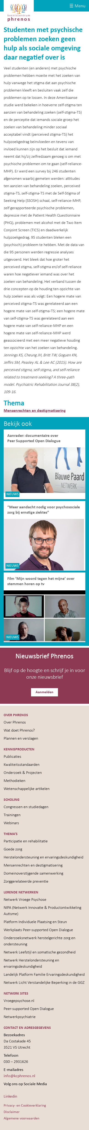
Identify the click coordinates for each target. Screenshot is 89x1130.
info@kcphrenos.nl (19, 1076)
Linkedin (10, 1096)
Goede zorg (13, 849)
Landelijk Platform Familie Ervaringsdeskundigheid (44, 975)
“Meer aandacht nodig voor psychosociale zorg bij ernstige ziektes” (43, 510)
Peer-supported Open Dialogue (29, 1009)
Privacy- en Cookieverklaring (25, 1105)
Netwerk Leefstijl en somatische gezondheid (40, 952)
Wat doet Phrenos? (19, 730)
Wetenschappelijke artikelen (27, 789)
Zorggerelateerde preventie (26, 881)
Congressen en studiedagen (26, 807)
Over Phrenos (15, 722)
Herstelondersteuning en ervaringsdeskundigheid (43, 857)
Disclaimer (12, 1112)
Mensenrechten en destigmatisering (35, 411)
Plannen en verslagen (21, 738)
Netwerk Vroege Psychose (25, 900)
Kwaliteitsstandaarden (21, 765)
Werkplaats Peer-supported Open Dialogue (38, 930)
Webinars (11, 823)
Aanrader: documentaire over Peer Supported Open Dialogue (34, 438)
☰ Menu (77, 6)
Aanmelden (44, 692)
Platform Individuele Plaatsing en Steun (35, 922)
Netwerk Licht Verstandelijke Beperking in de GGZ (44, 983)
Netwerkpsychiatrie (20, 1017)
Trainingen (12, 815)
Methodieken (14, 781)
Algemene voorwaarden (21, 1118)
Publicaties (12, 757)
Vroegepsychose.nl (19, 1001)
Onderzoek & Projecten (23, 773)
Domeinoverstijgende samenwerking (33, 873)
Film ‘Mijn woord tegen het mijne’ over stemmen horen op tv (40, 581)
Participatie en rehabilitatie (26, 841)
